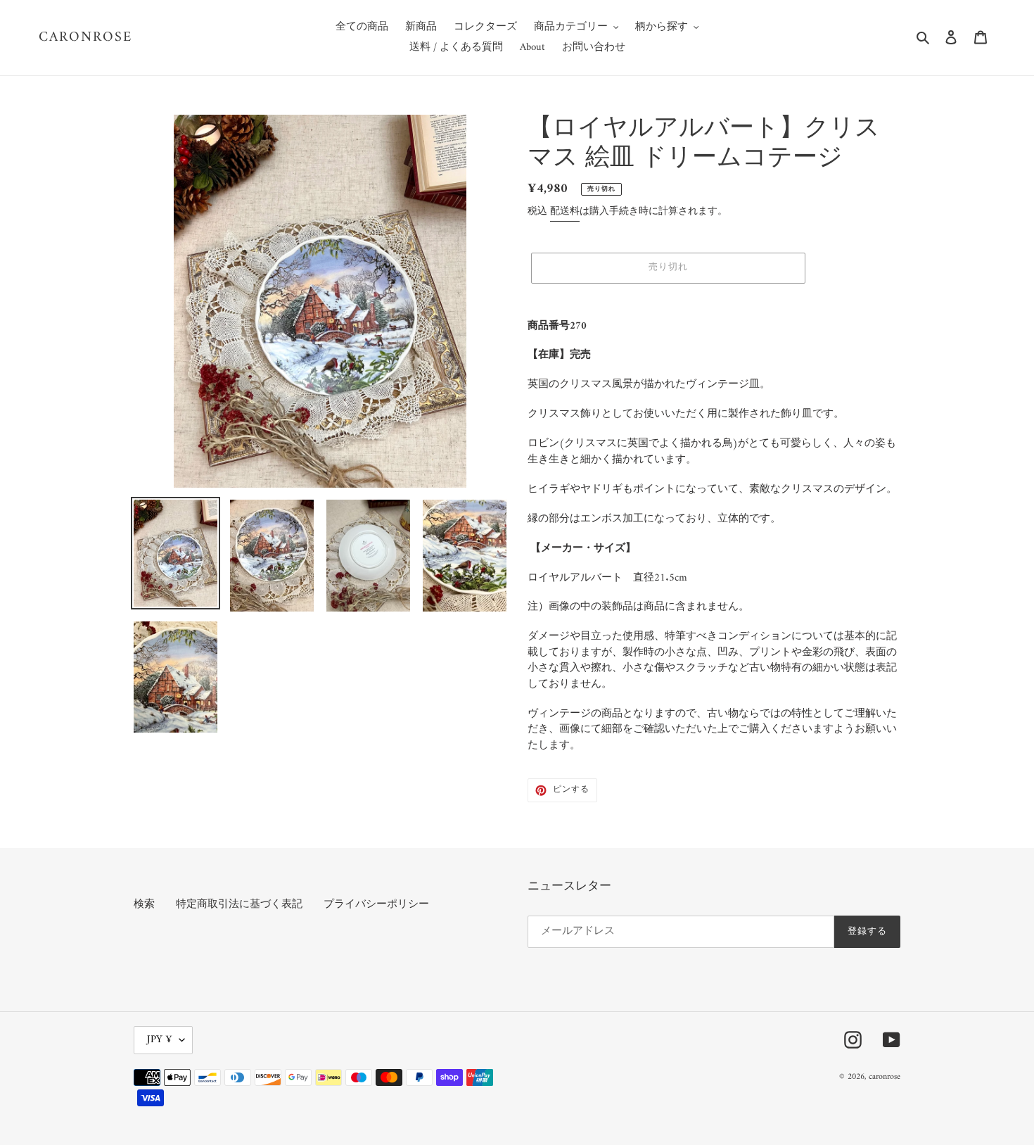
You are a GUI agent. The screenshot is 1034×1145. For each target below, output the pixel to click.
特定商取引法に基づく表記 (239, 904)
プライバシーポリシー (376, 904)
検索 (144, 904)
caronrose (85, 38)
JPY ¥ (159, 1039)
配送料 (565, 211)
